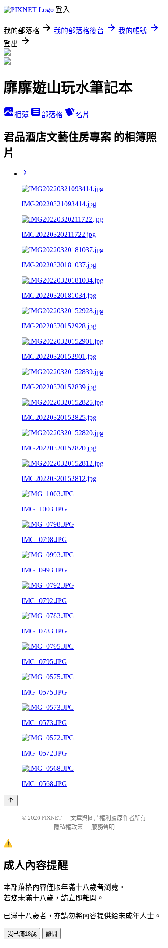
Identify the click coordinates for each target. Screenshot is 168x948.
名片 (82, 114)
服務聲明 (103, 826)
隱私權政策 (68, 826)
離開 (51, 934)
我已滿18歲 (22, 934)
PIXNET (52, 817)
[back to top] (11, 800)
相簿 (22, 114)
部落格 (53, 114)
